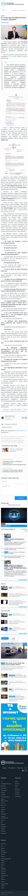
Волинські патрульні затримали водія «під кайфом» (14, 552)
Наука (2, 812)
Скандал (3, 816)
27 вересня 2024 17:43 (18, 586)
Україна (3, 848)
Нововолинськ (4, 875)
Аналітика (18, 10)
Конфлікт (3, 824)
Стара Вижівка (4, 883)
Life (2, 781)
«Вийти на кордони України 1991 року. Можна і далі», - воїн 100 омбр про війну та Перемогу (15, 567)
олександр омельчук (11, 424)
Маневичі (3, 873)
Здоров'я (17, 783)
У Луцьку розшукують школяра (14, 539)
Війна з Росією (4, 801)
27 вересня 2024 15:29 (16, 627)
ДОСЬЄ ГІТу (5, 638)
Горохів (3, 854)
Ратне (2, 877)
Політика (17, 794)
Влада (16, 781)
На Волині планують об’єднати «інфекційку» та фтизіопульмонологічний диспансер (14, 463)
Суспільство (11, 586)
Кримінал (3, 809)
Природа (3, 794)
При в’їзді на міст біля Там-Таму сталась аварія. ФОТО (13, 664)
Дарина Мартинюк (10, 416)
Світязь (2, 881)
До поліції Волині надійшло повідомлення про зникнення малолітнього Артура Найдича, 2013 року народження (15, 543)
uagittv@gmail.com (20, 442)
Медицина (3, 826)
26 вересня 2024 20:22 (18, 600)
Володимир (4, 852)
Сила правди (12, 56)
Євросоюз (3, 844)
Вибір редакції (13, 639)
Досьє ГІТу (3, 805)
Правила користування (7, 892)
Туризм (2, 799)
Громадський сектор (6, 783)
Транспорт (3, 833)
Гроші (2, 820)
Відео (23, 10)
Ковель (3, 862)
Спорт (16, 788)
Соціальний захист (5, 797)
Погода (3, 792)
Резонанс (3, 831)
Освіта (16, 786)
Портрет (3, 829)
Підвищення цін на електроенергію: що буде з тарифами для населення (14, 556)
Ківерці (2, 860)
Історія (2, 807)
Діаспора (3, 786)
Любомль (3, 871)
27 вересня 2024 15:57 (17, 620)
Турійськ (3, 885)
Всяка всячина (4, 818)
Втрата (2, 803)
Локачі (2, 865)
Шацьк (2, 887)
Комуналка (3, 788)
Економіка (17, 790)
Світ (2, 846)
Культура (17, 792)
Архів (14, 10)
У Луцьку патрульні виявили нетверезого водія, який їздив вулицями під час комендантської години (17, 603)
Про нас (20, 768)
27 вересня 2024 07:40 (18, 593)
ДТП (2, 822)
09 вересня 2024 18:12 (14, 660)
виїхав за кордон (7, 427)
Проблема (3, 814)
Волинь (10, 627)
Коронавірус (4, 790)
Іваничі (2, 856)
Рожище (10, 620)
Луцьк (10, 613)
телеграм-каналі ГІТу (20, 430)
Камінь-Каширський (6, 858)
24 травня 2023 (8, 419)
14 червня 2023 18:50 (19, 448)
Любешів (3, 869)
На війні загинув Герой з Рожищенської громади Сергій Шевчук (14, 549)
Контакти (12, 768)
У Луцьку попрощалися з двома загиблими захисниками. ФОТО (12, 470)
